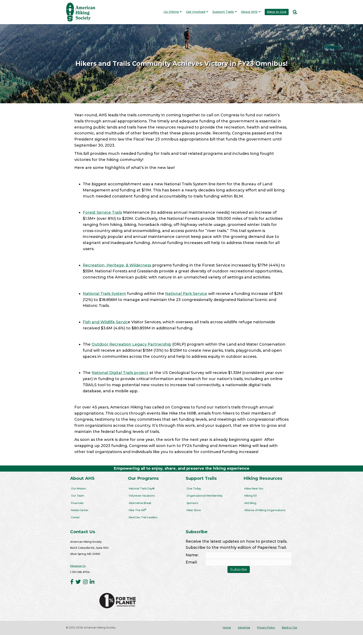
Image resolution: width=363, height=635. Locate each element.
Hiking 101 (250, 495)
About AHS (249, 12)
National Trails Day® (142, 488)
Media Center (79, 510)
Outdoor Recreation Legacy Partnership (131, 344)
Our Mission (78, 488)
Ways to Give (277, 12)
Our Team (77, 495)
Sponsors (192, 503)
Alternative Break (140, 503)
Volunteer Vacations (142, 495)
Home (227, 627)
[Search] (294, 12)
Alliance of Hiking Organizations (264, 510)
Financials (77, 503)
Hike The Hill (137, 510)
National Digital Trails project (120, 372)
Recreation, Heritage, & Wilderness (117, 265)
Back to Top (289, 627)
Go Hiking (171, 12)
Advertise (244, 627)
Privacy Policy (266, 627)
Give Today (194, 488)
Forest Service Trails (102, 212)
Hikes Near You (253, 488)
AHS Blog (250, 503)
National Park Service (186, 293)
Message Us (77, 565)
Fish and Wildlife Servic (105, 322)
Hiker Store (194, 510)
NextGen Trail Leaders (143, 517)
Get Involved (195, 12)
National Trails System (104, 293)
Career (75, 517)
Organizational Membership (204, 495)
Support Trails (223, 12)
